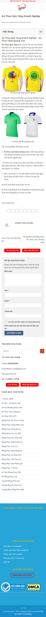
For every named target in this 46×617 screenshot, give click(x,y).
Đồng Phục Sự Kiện (10, 455)
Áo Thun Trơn (7, 416)
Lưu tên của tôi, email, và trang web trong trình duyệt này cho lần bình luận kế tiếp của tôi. (22, 325)
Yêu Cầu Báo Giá (12, 250)
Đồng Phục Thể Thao (10, 459)
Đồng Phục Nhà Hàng (10, 451)
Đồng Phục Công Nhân (11, 425)
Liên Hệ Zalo (12, 384)
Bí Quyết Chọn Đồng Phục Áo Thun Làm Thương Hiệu (33, 239)
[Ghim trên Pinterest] (21, 211)
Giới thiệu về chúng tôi (12, 546)
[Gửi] (42, 351)
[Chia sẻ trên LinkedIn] (29, 211)
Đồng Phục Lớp (8, 446)
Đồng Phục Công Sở (10, 429)
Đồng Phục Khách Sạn (11, 442)
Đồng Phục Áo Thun (10, 420)
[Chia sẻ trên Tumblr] (33, 211)
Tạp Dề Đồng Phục (9, 481)
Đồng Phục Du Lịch (9, 433)
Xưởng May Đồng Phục (11, 490)
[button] (3, 7)
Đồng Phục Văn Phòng (11, 464)
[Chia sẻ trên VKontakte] (25, 211)
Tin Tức (23, 608)
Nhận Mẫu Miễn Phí (31, 250)
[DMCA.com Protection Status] (33, 587)
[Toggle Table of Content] (39, 32)
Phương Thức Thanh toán (13, 558)
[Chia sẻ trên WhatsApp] (9, 211)
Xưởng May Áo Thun (10, 485)
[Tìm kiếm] (42, 7)
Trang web (8, 311)
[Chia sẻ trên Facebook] (13, 211)
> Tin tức (5, 399)
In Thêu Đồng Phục (9, 472)
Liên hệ (6, 562)
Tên (6, 290)
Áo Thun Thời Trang (10, 412)
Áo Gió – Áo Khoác (9, 403)
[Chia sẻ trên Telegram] (37, 211)
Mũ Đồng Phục (8, 477)
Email (7, 301)
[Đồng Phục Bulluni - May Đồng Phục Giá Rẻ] (22, 7)
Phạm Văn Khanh (24, 22)
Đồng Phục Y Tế (8, 468)
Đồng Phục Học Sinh (10, 438)
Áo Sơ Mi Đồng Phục (10, 408)
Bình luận (8, 271)
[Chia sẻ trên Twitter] (17, 211)
